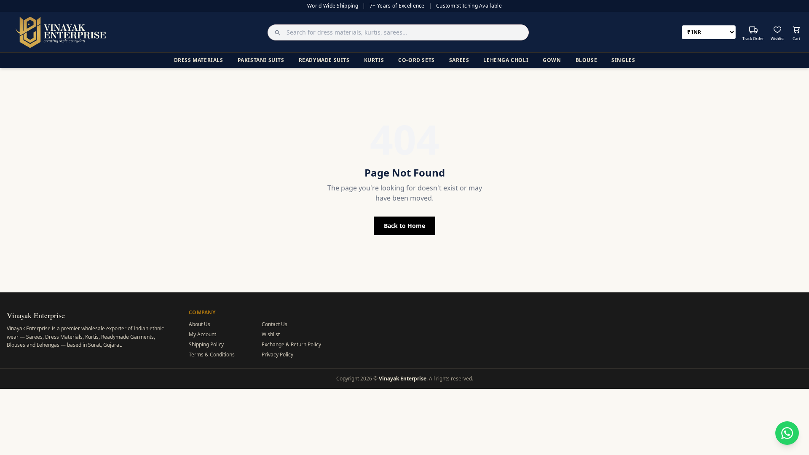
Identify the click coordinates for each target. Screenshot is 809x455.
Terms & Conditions (212, 354)
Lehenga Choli (505, 60)
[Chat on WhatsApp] (787, 433)
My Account (202, 334)
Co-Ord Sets (416, 60)
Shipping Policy (206, 344)
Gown (552, 60)
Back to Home (404, 226)
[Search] (275, 32)
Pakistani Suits (261, 60)
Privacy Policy (277, 354)
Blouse (586, 60)
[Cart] (796, 30)
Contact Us (274, 324)
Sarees (459, 60)
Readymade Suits (324, 60)
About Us (199, 324)
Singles (623, 60)
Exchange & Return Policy (291, 344)
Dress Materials (198, 60)
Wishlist (271, 334)
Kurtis (374, 60)
